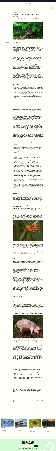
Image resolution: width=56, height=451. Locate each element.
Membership (28, 7)
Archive (32, 7)
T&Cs (36, 448)
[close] (55, 1)
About (23, 7)
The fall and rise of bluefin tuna (7, 429)
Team (23, 448)
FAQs (30, 448)
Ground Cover (15, 20)
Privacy (33, 448)
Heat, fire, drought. (18, 429)
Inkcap (16, 400)
